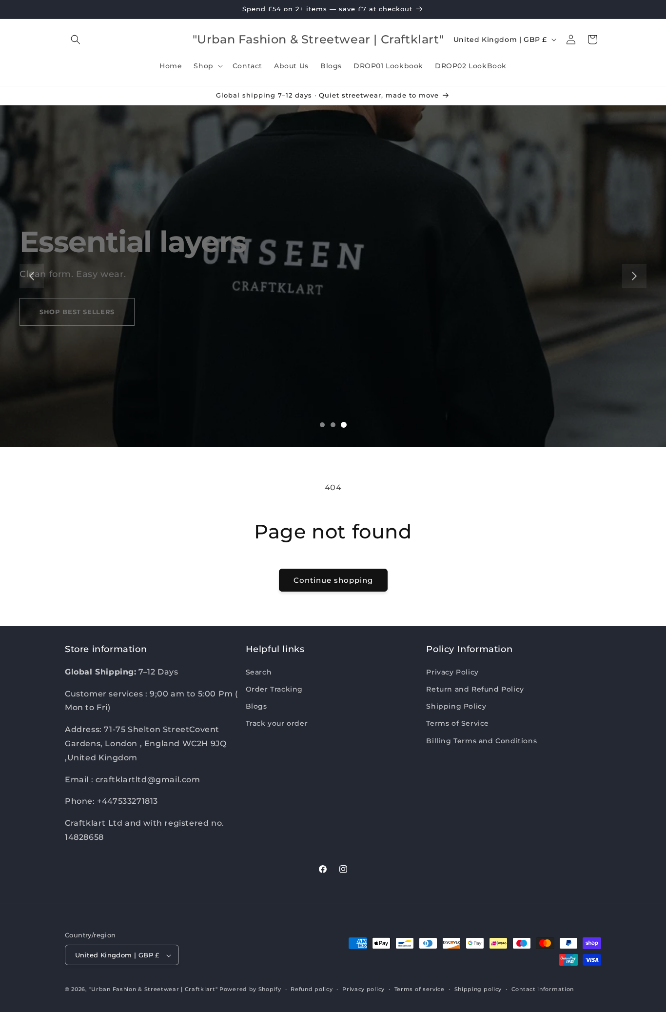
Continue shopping (333, 580)
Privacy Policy (452, 671)
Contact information (542, 989)
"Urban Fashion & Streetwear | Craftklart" (153, 989)
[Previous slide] (32, 276)
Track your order (277, 723)
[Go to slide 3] (344, 425)
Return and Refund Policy (475, 688)
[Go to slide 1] (322, 424)
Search (259, 671)
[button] (75, 39)
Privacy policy (363, 989)
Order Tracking (274, 688)
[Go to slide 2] (333, 424)
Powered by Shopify (250, 989)
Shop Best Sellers (77, 312)
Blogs (256, 706)
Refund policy (312, 989)
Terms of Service (457, 723)
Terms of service (419, 989)
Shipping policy (478, 989)
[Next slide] (634, 276)
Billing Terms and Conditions (481, 740)
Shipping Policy (456, 706)
